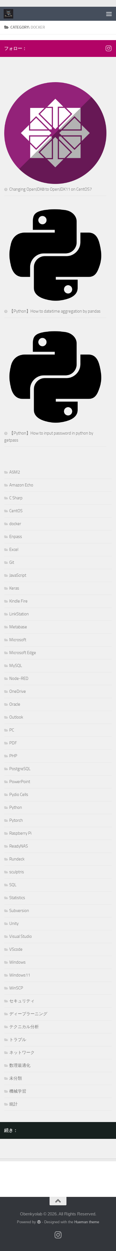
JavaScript (17, 575)
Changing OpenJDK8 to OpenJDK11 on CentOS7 (50, 189)
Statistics (17, 897)
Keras (14, 588)
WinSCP (16, 988)
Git (11, 562)
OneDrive (17, 691)
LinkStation (19, 614)
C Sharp (16, 497)
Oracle (14, 704)
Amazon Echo (21, 485)
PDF (13, 742)
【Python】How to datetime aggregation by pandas (55, 311)
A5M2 (14, 472)
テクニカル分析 (24, 1026)
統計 (13, 1104)
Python (15, 807)
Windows (17, 962)
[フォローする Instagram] (108, 48)
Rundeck (16, 859)
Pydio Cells (18, 794)
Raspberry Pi (20, 833)
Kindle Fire (18, 601)
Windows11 (19, 975)
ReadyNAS (18, 846)
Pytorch (16, 820)
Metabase (18, 626)
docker (15, 523)
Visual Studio (20, 936)
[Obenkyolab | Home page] (10, 14)
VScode (16, 949)
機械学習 (17, 1091)
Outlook (16, 717)
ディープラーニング (28, 1013)
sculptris (16, 871)
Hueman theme (86, 1222)
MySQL (15, 665)
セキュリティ (22, 1000)
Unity (14, 923)
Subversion (19, 910)
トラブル (17, 1039)
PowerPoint (19, 781)
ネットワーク (22, 1052)
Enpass (15, 536)
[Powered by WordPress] (39, 1222)
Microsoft (17, 639)
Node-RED (18, 678)
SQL (12, 884)
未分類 (15, 1078)
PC (11, 730)
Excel (13, 549)
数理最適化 (19, 1065)
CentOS (16, 510)
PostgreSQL (19, 768)
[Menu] (109, 14)
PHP (13, 755)
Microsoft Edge (22, 652)
